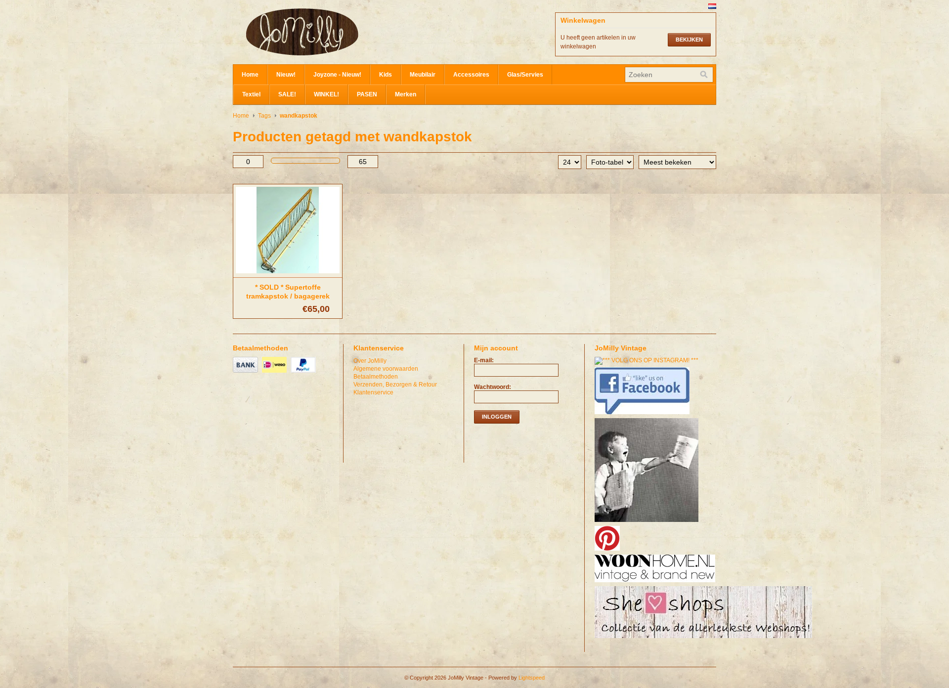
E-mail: (484, 360)
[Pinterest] (608, 551)
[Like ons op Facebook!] (643, 414)
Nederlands (712, 6)
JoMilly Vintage (332, 32)
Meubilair (422, 74)
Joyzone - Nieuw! (337, 74)
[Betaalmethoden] (246, 373)
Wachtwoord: (492, 387)
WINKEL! (326, 94)
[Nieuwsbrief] (648, 522)
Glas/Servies (525, 74)
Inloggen (497, 417)
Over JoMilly (370, 360)
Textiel (251, 94)
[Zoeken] (704, 75)
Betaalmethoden (375, 376)
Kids (385, 74)
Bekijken (689, 40)
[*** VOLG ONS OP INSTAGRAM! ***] (648, 360)
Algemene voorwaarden (385, 368)
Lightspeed (531, 678)
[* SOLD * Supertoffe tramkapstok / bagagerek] (287, 273)
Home (250, 74)
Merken (405, 94)
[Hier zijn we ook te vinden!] (656, 582)
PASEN (367, 94)
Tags (264, 115)
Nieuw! (286, 74)
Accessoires (471, 74)
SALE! (287, 94)
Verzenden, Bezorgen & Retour (395, 384)
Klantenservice (373, 392)
